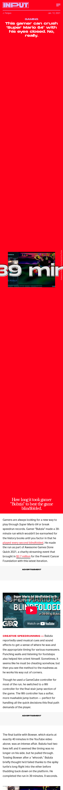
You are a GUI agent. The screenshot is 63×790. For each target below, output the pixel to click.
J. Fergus (7, 13)
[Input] (16, 5)
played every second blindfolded (23, 542)
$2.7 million (23, 556)
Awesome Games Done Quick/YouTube (61, 265)
